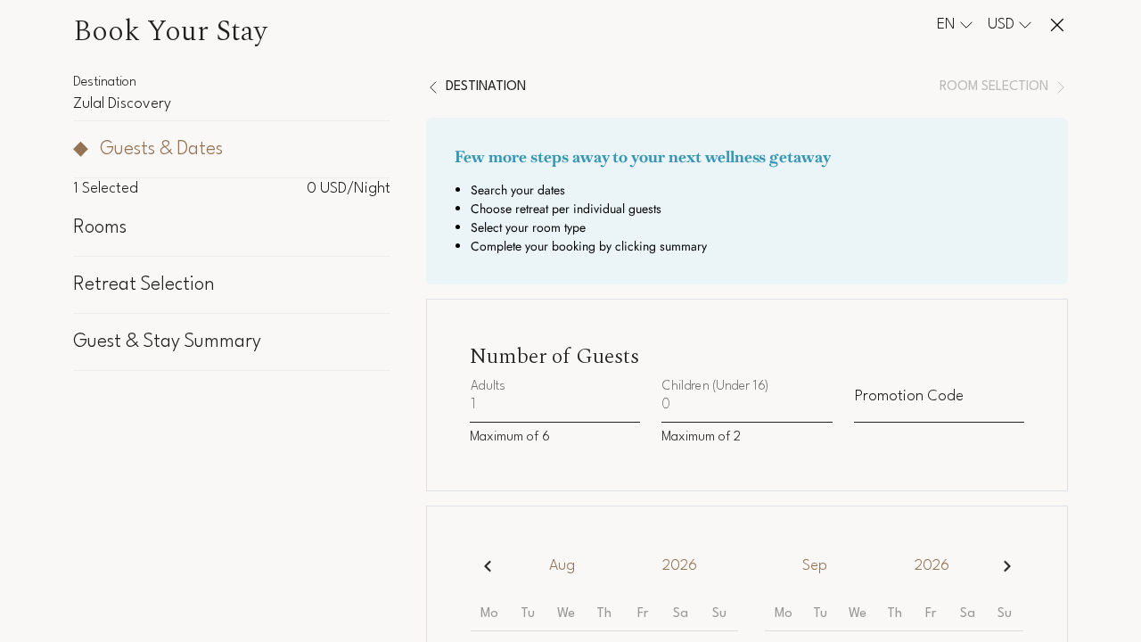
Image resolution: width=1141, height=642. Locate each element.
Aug (562, 565)
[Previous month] (487, 566)
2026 (679, 565)
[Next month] (1006, 566)
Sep (814, 565)
